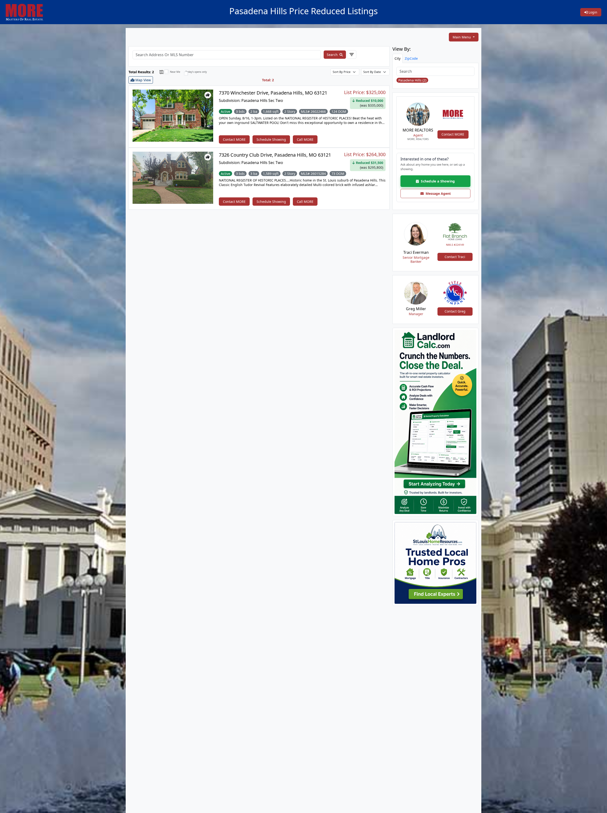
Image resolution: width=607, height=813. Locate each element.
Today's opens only (196, 71)
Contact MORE (234, 139)
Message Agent (437, 193)
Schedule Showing (271, 139)
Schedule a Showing (437, 181)
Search (333, 54)
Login (592, 12)
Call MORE (305, 139)
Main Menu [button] (462, 37)
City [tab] (397, 58)
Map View (142, 80)
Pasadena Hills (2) (412, 80)
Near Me (175, 71)
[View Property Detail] (173, 115)
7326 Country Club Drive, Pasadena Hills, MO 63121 (275, 155)
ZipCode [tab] (411, 58)
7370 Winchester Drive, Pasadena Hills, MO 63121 (273, 93)
